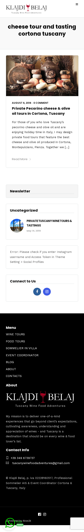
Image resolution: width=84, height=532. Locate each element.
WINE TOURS (15, 334)
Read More (20, 159)
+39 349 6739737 (23, 458)
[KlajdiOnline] (9, 523)
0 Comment (40, 103)
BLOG (10, 362)
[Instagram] (47, 292)
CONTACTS (14, 376)
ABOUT (11, 369)
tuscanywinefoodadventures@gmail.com (41, 463)
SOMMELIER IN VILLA (21, 348)
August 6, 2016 (21, 103)
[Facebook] (37, 292)
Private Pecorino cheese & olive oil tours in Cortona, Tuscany (41, 111)
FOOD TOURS (15, 341)
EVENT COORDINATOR (22, 355)
